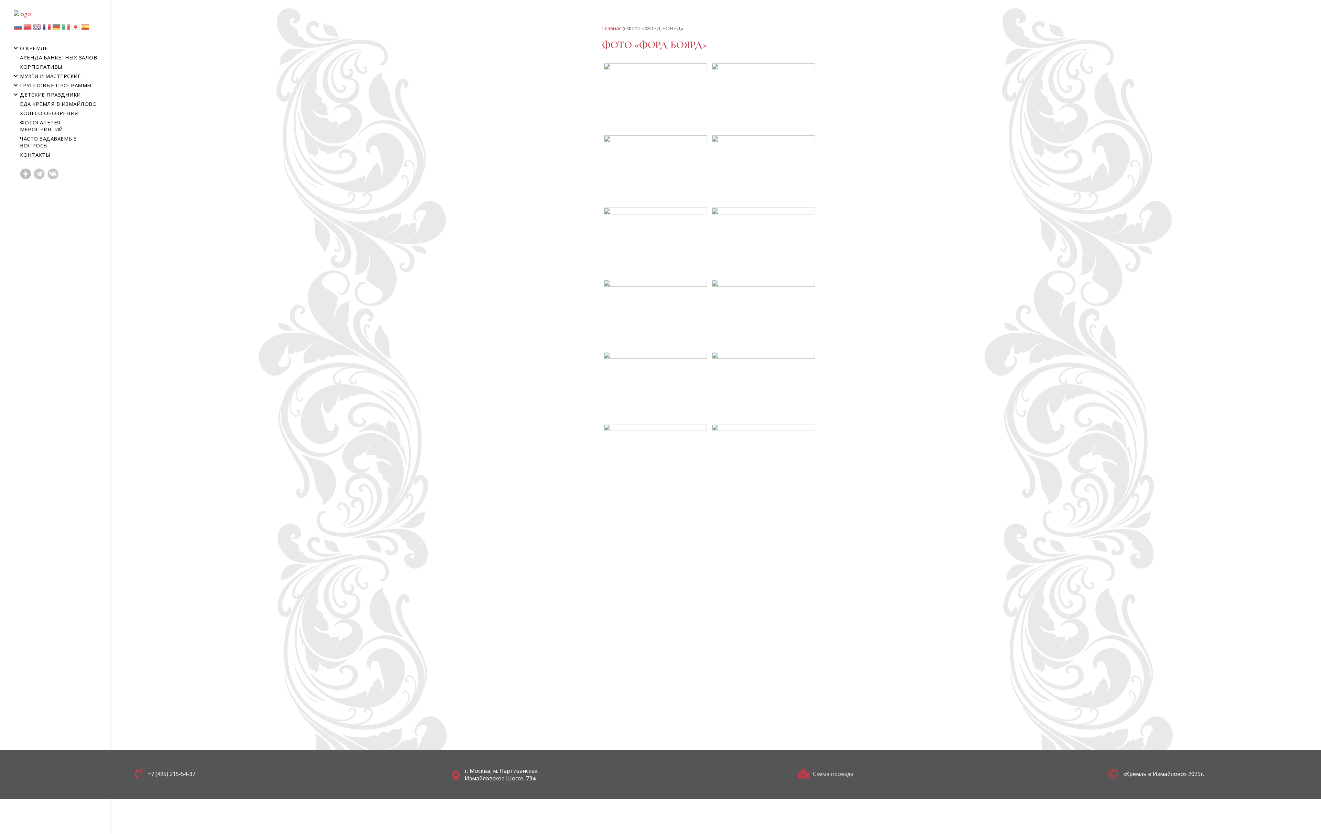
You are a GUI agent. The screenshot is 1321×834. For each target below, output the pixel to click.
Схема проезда (833, 774)
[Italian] (66, 29)
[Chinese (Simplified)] (27, 29)
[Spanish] (85, 29)
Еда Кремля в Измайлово (58, 103)
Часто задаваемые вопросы (48, 142)
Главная (612, 28)
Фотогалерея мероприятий (41, 126)
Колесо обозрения (49, 113)
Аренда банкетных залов (58, 57)
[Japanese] (76, 29)
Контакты (35, 154)
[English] (37, 29)
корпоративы (41, 66)
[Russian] (18, 29)
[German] (56, 29)
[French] (47, 29)
